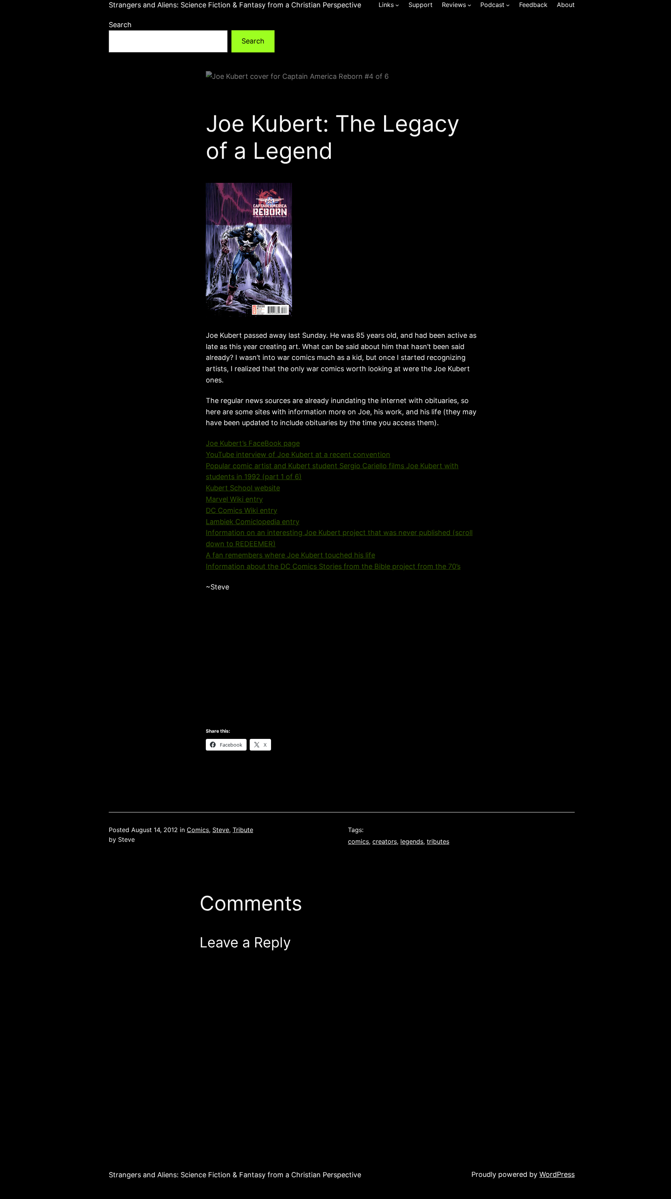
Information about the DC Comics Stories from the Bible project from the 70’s (333, 566)
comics (358, 841)
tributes (438, 841)
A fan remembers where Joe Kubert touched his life (290, 555)
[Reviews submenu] (469, 5)
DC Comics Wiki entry (241, 510)
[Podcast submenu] (508, 5)
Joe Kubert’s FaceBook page (253, 443)
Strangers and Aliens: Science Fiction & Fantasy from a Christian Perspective (235, 5)
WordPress (557, 1174)
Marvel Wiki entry (234, 499)
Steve (220, 830)
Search (120, 25)
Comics (198, 830)
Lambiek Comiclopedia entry (252, 522)
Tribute (243, 830)
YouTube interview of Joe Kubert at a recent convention (298, 454)
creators (384, 841)
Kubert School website (243, 488)
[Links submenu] (397, 5)
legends (411, 841)
